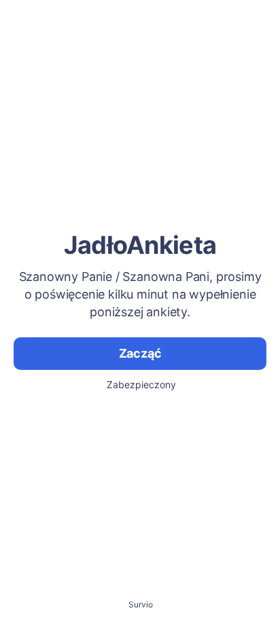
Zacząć (140, 353)
